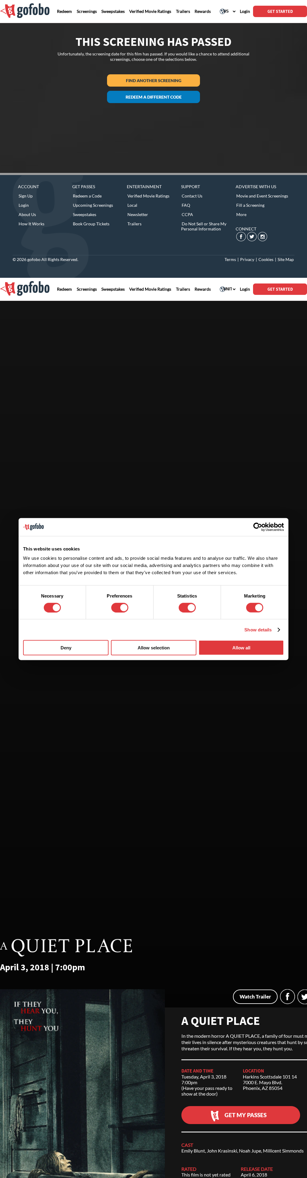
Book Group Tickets (91, 223)
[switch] (119, 607)
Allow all (241, 647)
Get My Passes (246, 1114)
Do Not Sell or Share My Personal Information (203, 226)
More (241, 214)
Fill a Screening (250, 205)
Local (132, 205)
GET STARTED (280, 11)
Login (24, 205)
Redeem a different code (154, 96)
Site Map (286, 259)
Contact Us (192, 195)
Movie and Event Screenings (262, 195)
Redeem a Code (87, 195)
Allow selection (154, 647)
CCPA (187, 214)
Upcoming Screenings (93, 205)
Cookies (265, 259)
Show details (258, 629)
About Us (27, 214)
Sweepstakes (84, 214)
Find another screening (153, 80)
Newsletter (137, 214)
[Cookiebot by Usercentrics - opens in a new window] (257, 526)
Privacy (247, 259)
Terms (230, 259)
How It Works (31, 223)
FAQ (186, 205)
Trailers (134, 223)
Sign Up (26, 195)
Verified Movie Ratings (148, 195)
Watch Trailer (255, 996)
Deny (66, 647)
